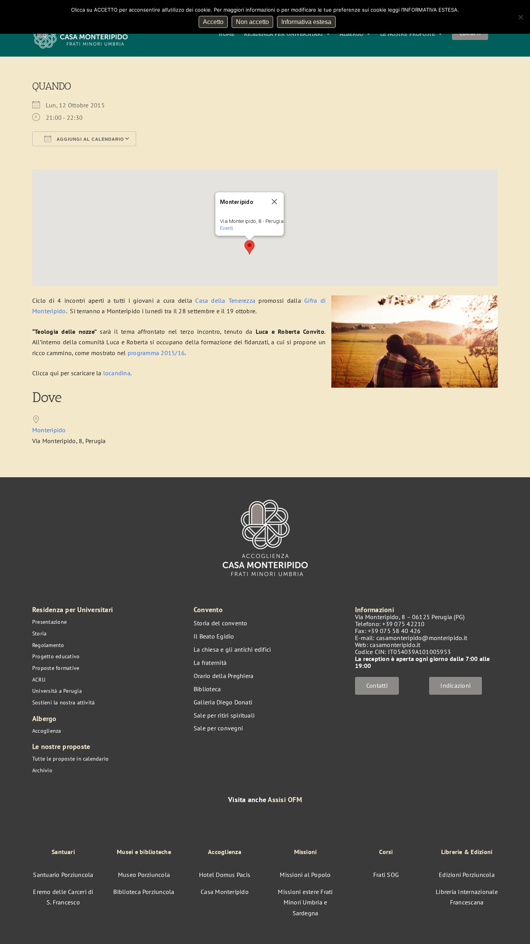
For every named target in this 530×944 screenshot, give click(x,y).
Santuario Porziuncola (63, 874)
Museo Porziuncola (144, 874)
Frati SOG (386, 874)
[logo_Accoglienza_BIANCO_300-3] (265, 496)
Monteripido (49, 430)
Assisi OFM (284, 799)
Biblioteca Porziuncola (143, 892)
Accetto (213, 22)
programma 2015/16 (156, 353)
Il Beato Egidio (214, 636)
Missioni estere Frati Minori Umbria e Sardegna (305, 902)
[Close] (274, 201)
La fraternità (210, 662)
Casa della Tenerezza (225, 300)
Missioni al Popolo (305, 874)
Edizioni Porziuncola (467, 874)
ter (48, 311)
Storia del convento (221, 623)
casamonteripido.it (395, 645)
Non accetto (252, 22)
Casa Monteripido (225, 892)
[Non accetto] (520, 17)
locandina (116, 373)
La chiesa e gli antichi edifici (232, 649)
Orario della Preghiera (223, 676)
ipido (59, 311)
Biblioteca (207, 689)
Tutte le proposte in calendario (70, 758)
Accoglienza (46, 730)
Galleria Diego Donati (223, 702)
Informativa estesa (306, 22)
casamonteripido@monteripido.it (421, 638)
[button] (249, 247)
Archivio (42, 770)
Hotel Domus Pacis (224, 874)
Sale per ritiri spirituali (224, 715)
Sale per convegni (218, 728)
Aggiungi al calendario (89, 139)
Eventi (226, 228)
